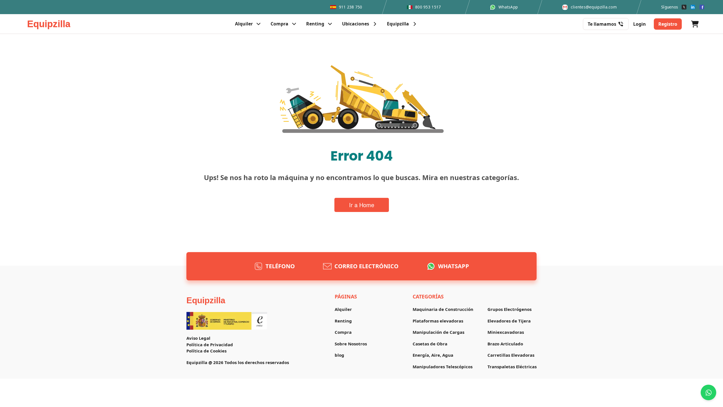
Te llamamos (602, 24)
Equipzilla (205, 300)
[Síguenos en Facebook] (702, 7)
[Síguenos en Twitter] (684, 7)
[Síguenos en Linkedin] (693, 7)
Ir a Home (361, 205)
